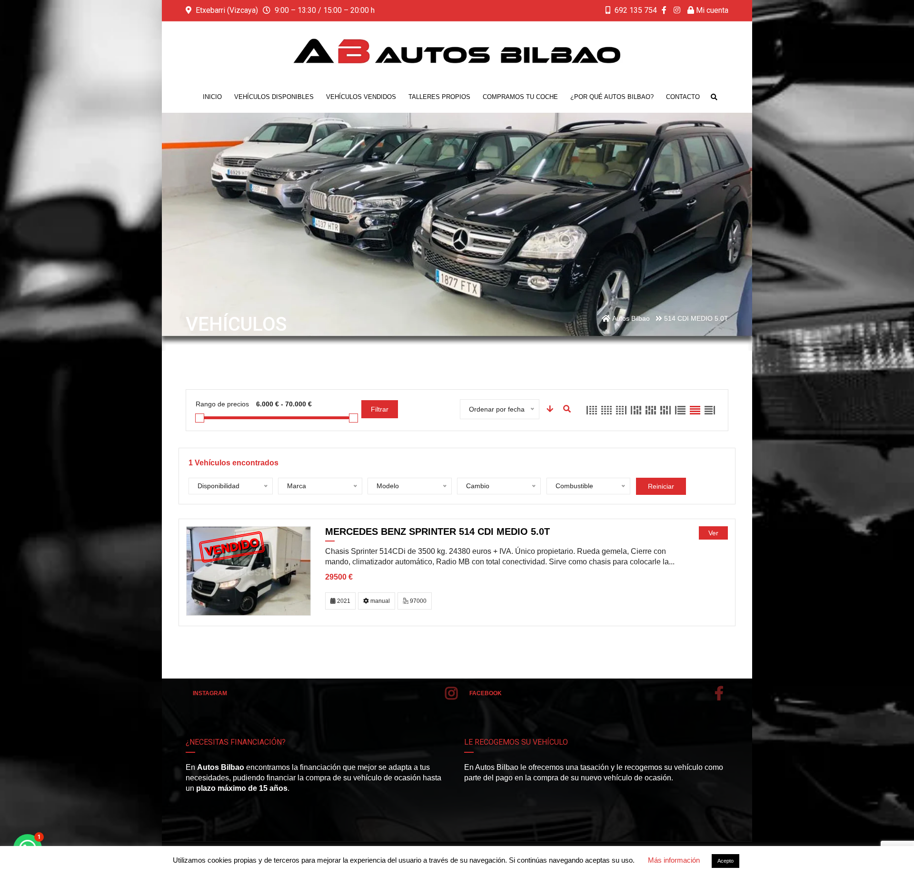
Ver (713, 533)
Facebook (485, 693)
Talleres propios (439, 96)
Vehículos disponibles (274, 96)
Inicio (212, 96)
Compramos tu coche (520, 96)
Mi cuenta (711, 10)
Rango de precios (222, 404)
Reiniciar (661, 486)
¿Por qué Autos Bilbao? (612, 96)
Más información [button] (674, 860)
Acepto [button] (725, 861)
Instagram (210, 693)
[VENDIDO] (248, 570)
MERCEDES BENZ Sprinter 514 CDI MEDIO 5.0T (437, 531)
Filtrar (379, 409)
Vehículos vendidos (361, 96)
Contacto (683, 96)
